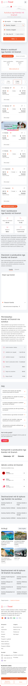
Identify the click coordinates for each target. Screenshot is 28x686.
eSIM (2, 627)
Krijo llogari (16, 634)
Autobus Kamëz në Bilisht (8, 518)
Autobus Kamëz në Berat (8, 508)
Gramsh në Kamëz (20, 56)
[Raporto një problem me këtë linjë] (22, 88)
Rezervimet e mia (17, 627)
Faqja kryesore (4, 600)
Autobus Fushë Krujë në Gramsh (7, 577)
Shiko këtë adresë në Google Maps (10, 306)
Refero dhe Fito (5, 641)
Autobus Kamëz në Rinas (8, 513)
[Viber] (2, 660)
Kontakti (5, 440)
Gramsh (17, 269)
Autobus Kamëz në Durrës (6, 503)
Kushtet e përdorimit (18, 655)
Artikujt (3, 636)
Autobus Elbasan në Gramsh (6, 582)
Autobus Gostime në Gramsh (7, 587)
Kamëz (11, 269)
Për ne (2, 632)
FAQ (2, 648)
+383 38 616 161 (8, 658)
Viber (5, 660)
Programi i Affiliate (5, 646)
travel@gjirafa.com (8, 655)
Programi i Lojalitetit (6, 639)
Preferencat (16, 632)
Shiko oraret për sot (14, 69)
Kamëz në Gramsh (7, 56)
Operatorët (4, 629)
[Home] (7, 2)
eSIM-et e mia (16, 629)
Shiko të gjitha (22, 528)
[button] (14, 391)
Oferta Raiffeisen (5, 643)
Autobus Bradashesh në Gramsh (7, 592)
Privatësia (15, 657)
